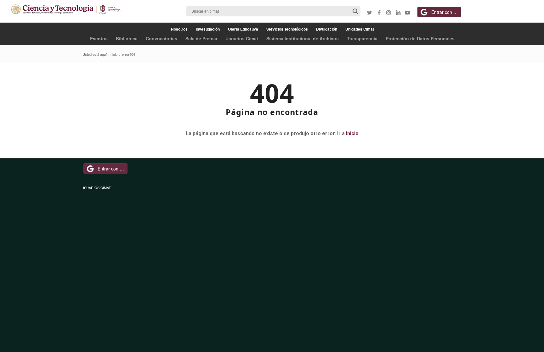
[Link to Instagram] (388, 12)
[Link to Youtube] (407, 12)
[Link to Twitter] (369, 12)
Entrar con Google (446, 12)
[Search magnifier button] (355, 11)
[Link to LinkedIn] (398, 12)
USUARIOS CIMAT (96, 187)
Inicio (352, 133)
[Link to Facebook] (379, 12)
